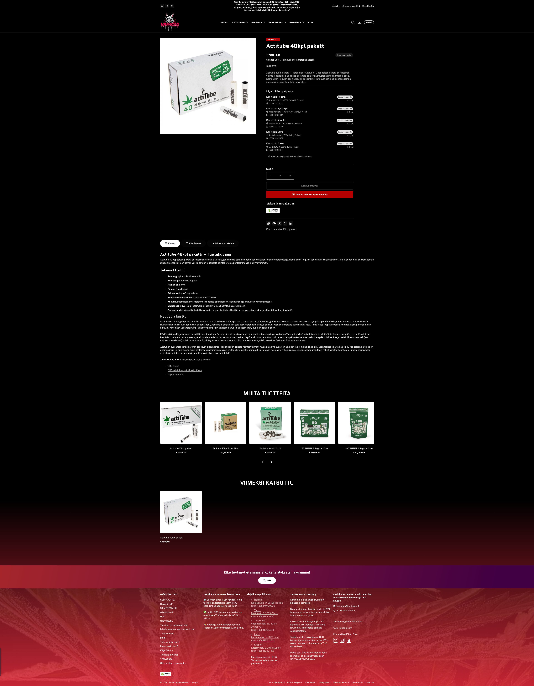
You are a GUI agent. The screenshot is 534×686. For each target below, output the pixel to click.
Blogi (162, 637)
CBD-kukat (173, 366)
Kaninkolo (173, 682)
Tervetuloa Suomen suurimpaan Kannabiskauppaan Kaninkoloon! (267, 6)
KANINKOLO (273, 39)
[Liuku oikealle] (271, 462)
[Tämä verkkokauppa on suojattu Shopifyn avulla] (273, 212)
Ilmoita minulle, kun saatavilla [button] (311, 194)
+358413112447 (276, 127)
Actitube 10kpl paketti (181, 448)
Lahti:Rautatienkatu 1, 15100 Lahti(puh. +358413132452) (265, 637)
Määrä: (270, 169)
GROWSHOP (295, 22)
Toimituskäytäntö (169, 654)
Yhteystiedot (166, 659)
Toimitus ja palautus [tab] (224, 243)
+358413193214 (276, 103)
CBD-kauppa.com (342, 627)
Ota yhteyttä (368, 6)
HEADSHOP (256, 22)
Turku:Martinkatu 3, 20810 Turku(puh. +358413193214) (264, 613)
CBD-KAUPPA (238, 22)
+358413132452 (276, 138)
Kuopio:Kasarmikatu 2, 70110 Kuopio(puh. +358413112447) (266, 647)
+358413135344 (276, 115)
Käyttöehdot (166, 650)
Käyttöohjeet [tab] (195, 243)
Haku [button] (269, 580)
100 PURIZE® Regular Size (359, 448)
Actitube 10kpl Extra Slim (225, 448)
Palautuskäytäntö (169, 646)
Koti (268, 229)
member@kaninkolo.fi (348, 606)
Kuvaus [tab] (171, 243)
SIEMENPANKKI (275, 22)
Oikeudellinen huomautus (173, 663)
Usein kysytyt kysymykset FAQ (346, 6)
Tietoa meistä (167, 633)
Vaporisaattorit (175, 374)
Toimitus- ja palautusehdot (174, 625)
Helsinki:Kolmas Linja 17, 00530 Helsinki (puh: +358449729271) (267, 602)
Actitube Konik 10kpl (270, 448)
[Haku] (353, 22)
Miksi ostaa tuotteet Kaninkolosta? (178, 629)
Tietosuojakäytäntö (170, 642)
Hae (162, 616)
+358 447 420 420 (346, 610)
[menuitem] (180, 599)
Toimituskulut (288, 59)
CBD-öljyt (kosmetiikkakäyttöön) (185, 370)
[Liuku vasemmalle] (262, 462)
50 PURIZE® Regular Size (315, 448)
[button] (353, 22)
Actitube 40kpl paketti (284, 229)
